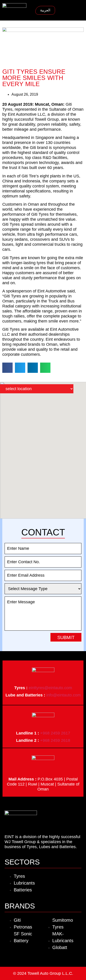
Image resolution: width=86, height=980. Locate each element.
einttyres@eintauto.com (50, 688)
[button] (80, 10)
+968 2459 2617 (55, 733)
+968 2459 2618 (55, 740)
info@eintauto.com (63, 695)
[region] (43, 450)
